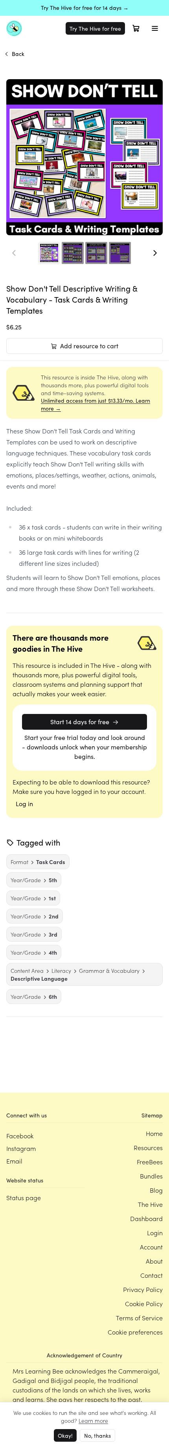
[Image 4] (120, 253)
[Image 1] (49, 253)
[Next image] (155, 253)
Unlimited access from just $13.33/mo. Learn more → (95, 404)
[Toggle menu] (155, 28)
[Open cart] (136, 28)
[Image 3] (96, 253)
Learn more (93, 1420)
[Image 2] (73, 253)
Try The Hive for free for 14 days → (85, 7)
